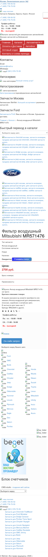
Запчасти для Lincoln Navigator (17, 525)
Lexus (33, 391)
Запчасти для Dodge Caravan (17, 516)
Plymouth (10, 404)
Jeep (9, 382)
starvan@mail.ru (6, 66)
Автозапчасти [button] (33, 42)
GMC (9, 360)
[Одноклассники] (8, 311)
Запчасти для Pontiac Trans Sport (18, 519)
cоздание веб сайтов (21, 487)
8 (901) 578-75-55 (13, 71)
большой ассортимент (27, 102)
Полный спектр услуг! (24, 80)
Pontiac (10, 426)
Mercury (10, 409)
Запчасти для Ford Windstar (16, 514)
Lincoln (9, 400)
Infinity (33, 400)
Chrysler (10, 378)
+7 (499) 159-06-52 (7, 3)
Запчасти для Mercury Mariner (17, 527)
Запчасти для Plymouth (14, 546)
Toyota (33, 387)
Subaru (34, 409)
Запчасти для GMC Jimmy (15, 532)
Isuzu (33, 404)
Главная (6, 42)
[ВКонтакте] (6, 311)
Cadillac (10, 373)
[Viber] (16, 311)
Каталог (18, 42)
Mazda (33, 373)
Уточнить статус (21, 259)
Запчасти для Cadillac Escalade (17, 530)
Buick (9, 365)
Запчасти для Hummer (14, 548)
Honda (33, 369)
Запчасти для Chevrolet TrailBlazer (18, 511)
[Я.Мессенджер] (3, 311)
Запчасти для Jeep (12, 538)
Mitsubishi (35, 395)
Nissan (33, 378)
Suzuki (33, 382)
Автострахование (7, 93)
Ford (9, 356)
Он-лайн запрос (12, 340)
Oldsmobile (11, 391)
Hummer (10, 395)
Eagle (9, 413)
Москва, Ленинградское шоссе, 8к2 (14, 1)
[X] (14, 311)
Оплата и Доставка (12, 46)
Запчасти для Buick (12, 535)
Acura (33, 413)
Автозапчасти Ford (7, 114)
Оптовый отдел (10, 49)
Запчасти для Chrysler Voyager (17, 521)
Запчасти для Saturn (13, 543)
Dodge (9, 387)
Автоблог (30, 46)
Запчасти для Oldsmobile (15, 541)
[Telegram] (11, 311)
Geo (8, 417)
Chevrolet (10, 369)
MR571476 (33, 235)
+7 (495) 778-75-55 (7, 6)
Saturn (9, 422)
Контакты (15, 53)
